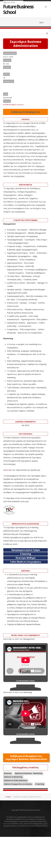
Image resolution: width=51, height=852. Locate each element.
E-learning (39, 784)
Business (8, 773)
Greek (12, 2)
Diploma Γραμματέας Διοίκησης (18, 784)
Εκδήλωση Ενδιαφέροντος (25, 111)
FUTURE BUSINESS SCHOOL (13, 105)
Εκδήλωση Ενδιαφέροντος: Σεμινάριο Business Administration (26, 758)
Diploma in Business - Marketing (28, 773)
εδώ (10, 470)
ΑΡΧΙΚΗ (8, 797)
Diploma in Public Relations (15, 780)
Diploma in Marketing (13, 777)
